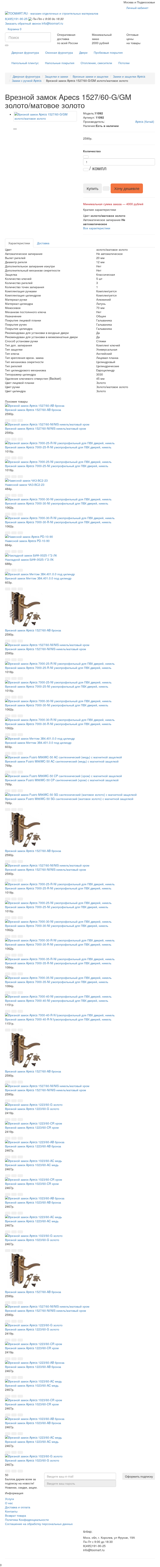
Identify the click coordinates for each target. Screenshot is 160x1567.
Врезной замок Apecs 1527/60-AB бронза (33, 410)
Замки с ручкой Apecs (26, 80)
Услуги (9, 1499)
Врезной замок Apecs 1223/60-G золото (32, 1109)
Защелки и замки (56, 76)
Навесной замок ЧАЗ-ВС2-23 (24, 484)
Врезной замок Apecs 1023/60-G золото (32, 1240)
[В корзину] (7, 420)
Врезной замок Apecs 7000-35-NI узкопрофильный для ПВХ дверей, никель (56, 982)
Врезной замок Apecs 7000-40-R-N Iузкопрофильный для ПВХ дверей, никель (58, 1019)
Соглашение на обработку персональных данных (39, 1524)
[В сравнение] (15, 129)
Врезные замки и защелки (90, 76)
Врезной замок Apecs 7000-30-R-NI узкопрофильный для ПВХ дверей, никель (58, 522)
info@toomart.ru (52, 23)
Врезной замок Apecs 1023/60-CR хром (32, 1183)
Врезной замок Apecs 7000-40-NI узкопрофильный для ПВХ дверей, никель (56, 1000)
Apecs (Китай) (144, 121)
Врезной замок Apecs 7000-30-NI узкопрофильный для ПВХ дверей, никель (56, 503)
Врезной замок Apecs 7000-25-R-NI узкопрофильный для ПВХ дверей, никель (58, 447)
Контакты (11, 1511)
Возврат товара (15, 1515)
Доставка (43, 243)
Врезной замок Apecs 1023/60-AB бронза (33, 1202)
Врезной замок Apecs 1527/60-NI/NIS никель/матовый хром (45, 428)
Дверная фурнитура (26, 76)
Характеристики (19, 243)
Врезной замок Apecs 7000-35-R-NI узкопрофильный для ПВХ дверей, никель (58, 963)
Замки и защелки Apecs (129, 76)
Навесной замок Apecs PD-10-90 (27, 541)
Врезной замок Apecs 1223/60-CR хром (32, 1127)
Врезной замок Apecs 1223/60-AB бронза (33, 1146)
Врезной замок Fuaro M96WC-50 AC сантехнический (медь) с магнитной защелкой (62, 761)
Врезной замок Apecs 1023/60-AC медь (32, 1165)
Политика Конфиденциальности (27, 1519)
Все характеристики (96, 228)
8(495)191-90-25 (16, 19)
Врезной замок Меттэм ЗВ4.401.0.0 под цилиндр (38, 578)
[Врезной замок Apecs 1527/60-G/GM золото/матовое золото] (45, 116)
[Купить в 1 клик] (106, 188)
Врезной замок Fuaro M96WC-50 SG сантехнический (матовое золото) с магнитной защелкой (69, 799)
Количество (92, 151)
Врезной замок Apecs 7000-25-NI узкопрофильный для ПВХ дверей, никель (56, 466)
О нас (9, 1503)
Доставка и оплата (17, 1507)
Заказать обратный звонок (23, 23)
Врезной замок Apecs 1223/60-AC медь (32, 1221)
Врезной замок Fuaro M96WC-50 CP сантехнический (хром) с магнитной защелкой (62, 780)
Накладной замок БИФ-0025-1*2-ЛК (29, 559)
